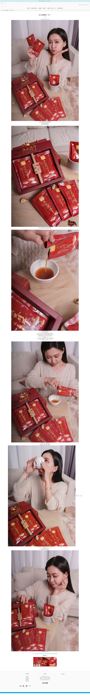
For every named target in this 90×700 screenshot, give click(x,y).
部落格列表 (6, 10)
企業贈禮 (48, 8)
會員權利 (27, 676)
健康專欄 (40, 8)
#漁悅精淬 (42, 653)
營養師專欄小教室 (60, 8)
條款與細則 (27, 680)
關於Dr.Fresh (53, 8)
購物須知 (27, 677)
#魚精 (40, 653)
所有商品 (28, 8)
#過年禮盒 (55, 653)
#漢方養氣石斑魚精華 (47, 653)
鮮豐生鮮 (63, 674)
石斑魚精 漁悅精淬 (34, 8)
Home (3, 10)
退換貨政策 (27, 678)
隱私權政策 (27, 679)
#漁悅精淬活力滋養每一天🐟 (45, 19)
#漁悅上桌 (37, 653)
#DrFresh (34, 653)
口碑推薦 (44, 8)
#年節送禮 (52, 653)
